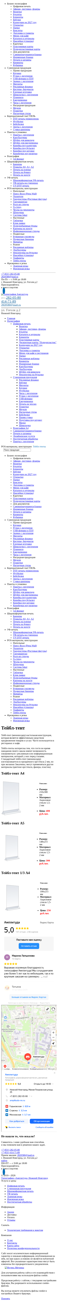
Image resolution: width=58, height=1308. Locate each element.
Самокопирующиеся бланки (27, 54)
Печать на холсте (21, 175)
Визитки (17, 11)
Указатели (18, 196)
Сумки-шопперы (21, 129)
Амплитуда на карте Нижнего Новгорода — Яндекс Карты (29, 1003)
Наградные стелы (22, 113)
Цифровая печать (22, 323)
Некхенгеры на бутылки (25, 252)
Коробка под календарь (25, 145)
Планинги (18, 97)
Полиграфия (13, 321)
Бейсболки (18, 124)
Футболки (18, 121)
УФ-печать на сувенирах (25, 183)
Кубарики (18, 65)
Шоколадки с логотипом (25, 94)
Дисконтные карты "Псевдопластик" (38, 342)
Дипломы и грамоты (23, 33)
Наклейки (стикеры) (23, 41)
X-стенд (17, 207)
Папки (16, 27)
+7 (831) (10, 274)
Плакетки (18, 110)
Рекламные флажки (23, 86)
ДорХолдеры (19, 250)
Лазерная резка (20, 266)
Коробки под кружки (23, 151)
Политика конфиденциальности (23, 1248)
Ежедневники (20, 100)
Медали (17, 108)
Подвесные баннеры (23, 239)
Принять (5, 1298)
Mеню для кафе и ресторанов (34, 353)
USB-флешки (25, 398)
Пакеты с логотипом (23, 135)
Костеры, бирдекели (23, 89)
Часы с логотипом (22, 102)
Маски (22, 422)
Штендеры (18, 212)
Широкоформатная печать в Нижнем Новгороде (19, 1010)
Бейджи (17, 19)
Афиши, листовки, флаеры (26, 9)
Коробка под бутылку (24, 148)
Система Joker (20, 215)
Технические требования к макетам (25, 1230)
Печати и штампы (22, 60)
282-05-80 (13, 297)
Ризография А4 (20, 428)
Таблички (18, 220)
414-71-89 (8, 301)
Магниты (18, 84)
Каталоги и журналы (23, 38)
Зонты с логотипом (23, 127)
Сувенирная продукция (25, 377)
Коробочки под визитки (25, 153)
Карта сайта (13, 1245)
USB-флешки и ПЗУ (23, 78)
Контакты (12, 1243)
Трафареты (18, 258)
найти (4, 1160)
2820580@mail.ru (9, 276)
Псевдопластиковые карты (26, 49)
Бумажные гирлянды (23, 236)
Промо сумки (26, 417)
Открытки (18, 25)
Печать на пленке (22, 169)
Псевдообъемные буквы (25, 226)
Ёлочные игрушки (22, 92)
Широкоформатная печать (20, 1191)
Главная (11, 318)
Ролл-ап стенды (21, 204)
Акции (10, 1212)
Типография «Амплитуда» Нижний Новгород (24, 1178)
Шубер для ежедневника (25, 143)
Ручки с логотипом (22, 76)
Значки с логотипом (23, 81)
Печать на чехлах (27, 404)
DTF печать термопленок (26, 118)
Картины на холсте (22, 228)
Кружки (17, 73)
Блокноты (18, 17)
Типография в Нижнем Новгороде (14, 1008)
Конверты (18, 62)
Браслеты (18, 30)
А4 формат (18, 159)
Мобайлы (18, 242)
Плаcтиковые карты (23, 46)
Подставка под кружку (30, 420)
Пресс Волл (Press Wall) (25, 193)
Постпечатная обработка (25, 439)
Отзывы (11, 1220)
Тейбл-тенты (19, 260)
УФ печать (12, 1194)
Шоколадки (25, 425)
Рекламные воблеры (23, 247)
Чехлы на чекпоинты (23, 210)
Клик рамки (19, 223)
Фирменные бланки (23, 57)
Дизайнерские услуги (24, 436)
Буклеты (17, 14)
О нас (10, 1240)
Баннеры (17, 164)
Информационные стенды (26, 231)
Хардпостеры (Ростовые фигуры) (30, 199)
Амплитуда (5, 1006)
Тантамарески (20, 201)
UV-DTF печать (21, 185)
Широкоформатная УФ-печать (28, 180)
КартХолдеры (20, 137)
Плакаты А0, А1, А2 (23, 167)
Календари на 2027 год (24, 22)
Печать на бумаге (22, 172)
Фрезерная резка (21, 268)
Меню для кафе (21, 36)
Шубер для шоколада (23, 140)
